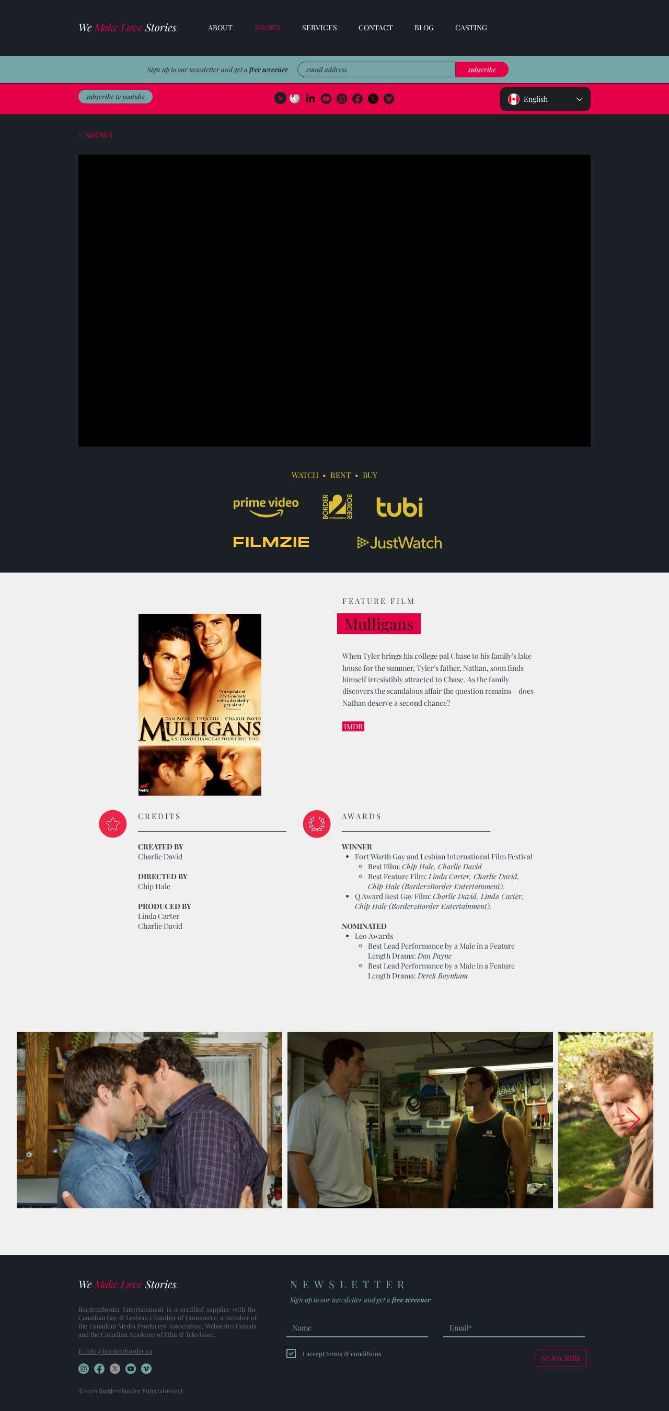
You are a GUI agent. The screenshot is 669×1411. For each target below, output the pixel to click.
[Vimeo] (389, 99)
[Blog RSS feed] (280, 98)
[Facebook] (373, 99)
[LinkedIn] (310, 99)
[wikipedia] (295, 99)
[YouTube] (326, 99)
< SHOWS (95, 135)
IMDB (353, 726)
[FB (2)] (357, 99)
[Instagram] (342, 99)
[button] (314, 28)
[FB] (99, 1368)
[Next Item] (633, 1120)
